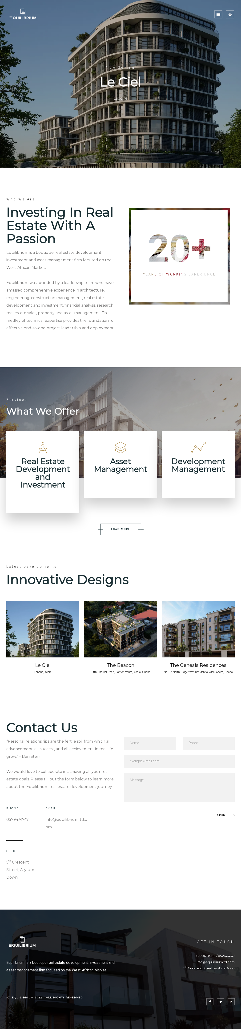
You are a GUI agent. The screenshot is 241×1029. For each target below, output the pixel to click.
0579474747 (226, 956)
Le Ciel (43, 665)
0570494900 (206, 956)
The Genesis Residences (198, 665)
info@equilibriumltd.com (216, 962)
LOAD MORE (120, 529)
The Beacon (120, 665)
